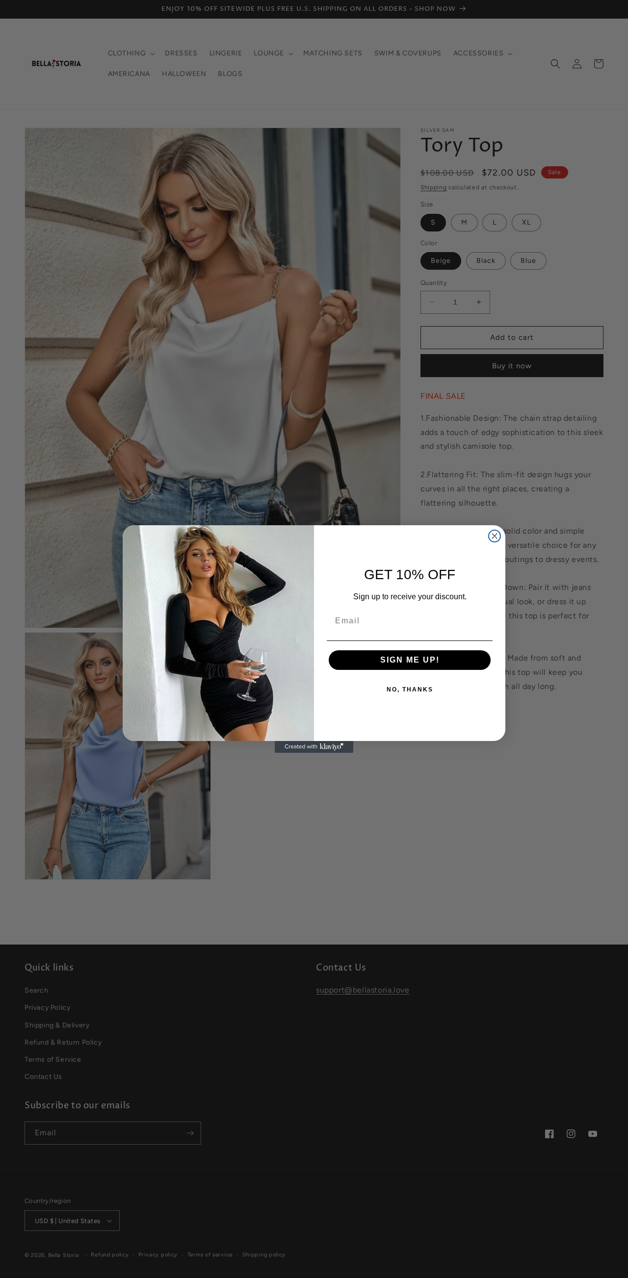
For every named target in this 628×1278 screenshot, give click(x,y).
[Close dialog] (494, 536)
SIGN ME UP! (410, 660)
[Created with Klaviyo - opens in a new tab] (314, 747)
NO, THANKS (410, 689)
